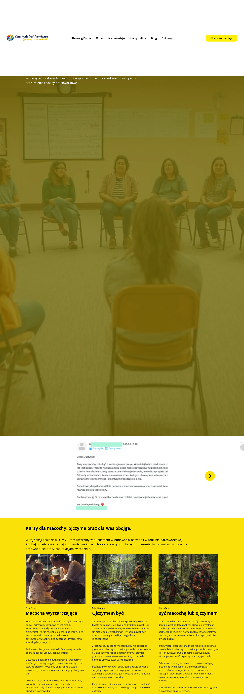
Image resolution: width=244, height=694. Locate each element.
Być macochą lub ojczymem (188, 613)
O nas (99, 38)
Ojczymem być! (108, 613)
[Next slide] (210, 476)
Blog (154, 38)
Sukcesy (167, 38)
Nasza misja (116, 38)
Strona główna (81, 38)
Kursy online (138, 38)
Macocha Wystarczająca (51, 613)
